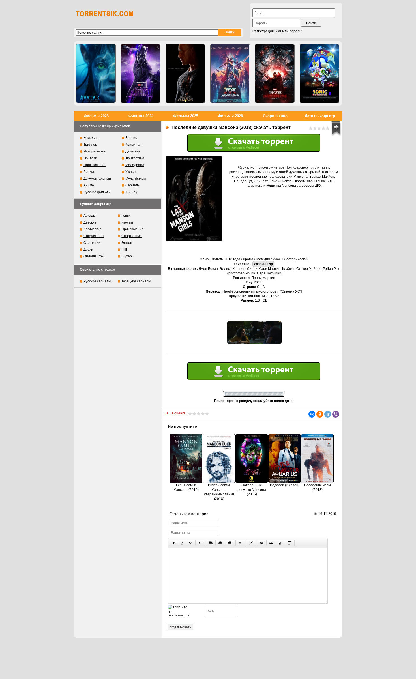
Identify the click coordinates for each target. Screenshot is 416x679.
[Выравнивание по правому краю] (229, 543)
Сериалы (132, 185)
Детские (90, 222)
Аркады (89, 216)
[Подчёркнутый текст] (191, 543)
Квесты (127, 222)
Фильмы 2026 (230, 116)
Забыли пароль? (289, 31)
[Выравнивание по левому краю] (211, 543)
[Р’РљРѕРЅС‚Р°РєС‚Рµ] (311, 414)
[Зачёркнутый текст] (200, 543)
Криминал (133, 145)
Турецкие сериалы (136, 281)
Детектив (132, 151)
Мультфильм (135, 179)
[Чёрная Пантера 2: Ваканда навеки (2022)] (140, 73)
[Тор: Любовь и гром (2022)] (230, 73)
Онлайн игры (93, 256)
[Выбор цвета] (251, 543)
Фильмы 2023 (96, 116)
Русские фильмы (96, 192)
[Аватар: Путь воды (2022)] (95, 73)
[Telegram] (327, 414)
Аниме (88, 185)
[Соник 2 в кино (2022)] (319, 73)
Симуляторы (93, 236)
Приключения (94, 165)
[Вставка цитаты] (271, 543)
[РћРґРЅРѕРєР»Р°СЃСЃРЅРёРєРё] (319, 414)
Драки (88, 250)
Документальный (97, 179)
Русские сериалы (97, 281)
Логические (92, 229)
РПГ (124, 250)
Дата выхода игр (320, 116)
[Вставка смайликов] (240, 543)
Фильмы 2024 (140, 116)
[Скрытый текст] (262, 543)
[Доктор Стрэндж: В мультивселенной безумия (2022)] (274, 73)
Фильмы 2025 (185, 116)
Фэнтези (90, 158)
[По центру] (220, 543)
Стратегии (91, 243)
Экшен (126, 243)
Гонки (125, 216)
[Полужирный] (174, 543)
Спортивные (131, 236)
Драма (248, 259)
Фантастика (134, 158)
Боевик (131, 138)
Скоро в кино (275, 116)
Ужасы (278, 259)
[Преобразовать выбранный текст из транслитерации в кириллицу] (280, 543)
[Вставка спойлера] (290, 543)
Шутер (126, 256)
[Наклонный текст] (182, 543)
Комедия (263, 259)
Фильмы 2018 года (225, 259)
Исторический (297, 259)
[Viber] (335, 414)
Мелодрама (134, 165)
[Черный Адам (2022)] (185, 73)
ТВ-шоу (131, 192)
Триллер (90, 145)
